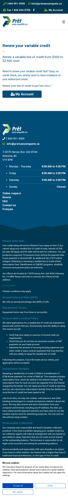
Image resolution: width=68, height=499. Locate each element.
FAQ (5, 201)
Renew (6, 197)
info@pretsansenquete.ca (22, 143)
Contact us (9, 205)
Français (7, 209)
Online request (11, 193)
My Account (55, 10)
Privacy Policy (8, 285)
